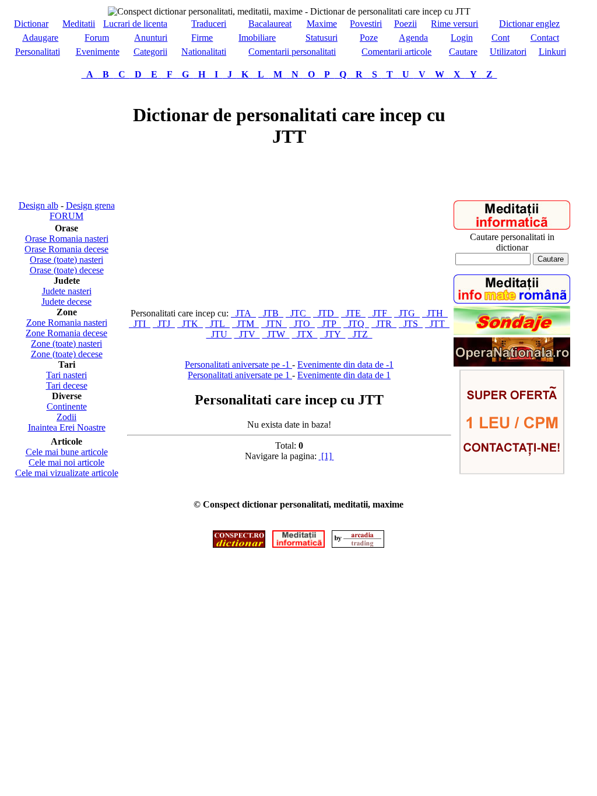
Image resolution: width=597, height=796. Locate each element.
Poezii (405, 24)
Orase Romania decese (66, 249)
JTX (305, 334)
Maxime (322, 24)
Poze (369, 38)
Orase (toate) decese (67, 270)
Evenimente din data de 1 (344, 375)
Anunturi (150, 38)
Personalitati (37, 52)
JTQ (356, 324)
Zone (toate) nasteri (66, 343)
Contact (545, 38)
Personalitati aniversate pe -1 (238, 364)
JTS (411, 324)
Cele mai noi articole (66, 462)
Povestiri (366, 24)
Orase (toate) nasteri (66, 260)
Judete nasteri (67, 291)
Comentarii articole (396, 52)
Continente (67, 406)
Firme (202, 38)
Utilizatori (508, 52)
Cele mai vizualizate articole (66, 473)
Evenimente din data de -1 (345, 364)
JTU (219, 334)
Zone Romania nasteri (66, 322)
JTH (435, 313)
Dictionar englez (529, 24)
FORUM (66, 216)
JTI (139, 324)
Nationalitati (203, 52)
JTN (274, 324)
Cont (500, 38)
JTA (243, 313)
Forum (97, 38)
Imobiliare (257, 38)
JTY (333, 334)
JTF (380, 313)
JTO (302, 324)
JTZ (360, 334)
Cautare (463, 52)
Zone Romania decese (66, 333)
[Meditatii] (512, 226)
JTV (247, 334)
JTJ (164, 324)
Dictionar (31, 24)
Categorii (150, 52)
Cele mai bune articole (67, 452)
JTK (190, 324)
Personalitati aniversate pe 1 (240, 375)
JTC (298, 313)
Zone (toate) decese (67, 354)
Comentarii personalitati (292, 52)
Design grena (90, 205)
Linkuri (552, 52)
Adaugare (40, 38)
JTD (326, 313)
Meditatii (78, 24)
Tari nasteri (66, 375)
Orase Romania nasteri (66, 239)
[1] (326, 456)
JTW (276, 334)
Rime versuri (454, 24)
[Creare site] (512, 472)
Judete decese (66, 302)
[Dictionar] (239, 545)
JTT (437, 324)
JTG (407, 313)
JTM (245, 324)
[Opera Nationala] (512, 363)
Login (462, 38)
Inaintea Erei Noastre (67, 427)
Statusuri (321, 38)
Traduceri (208, 24)
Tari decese (66, 385)
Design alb (38, 205)
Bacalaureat (270, 24)
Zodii (66, 417)
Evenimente (98, 52)
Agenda (413, 38)
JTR (383, 324)
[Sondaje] (512, 332)
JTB (270, 313)
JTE (353, 313)
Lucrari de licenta (135, 24)
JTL (217, 324)
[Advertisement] (66, 140)
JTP (329, 324)
